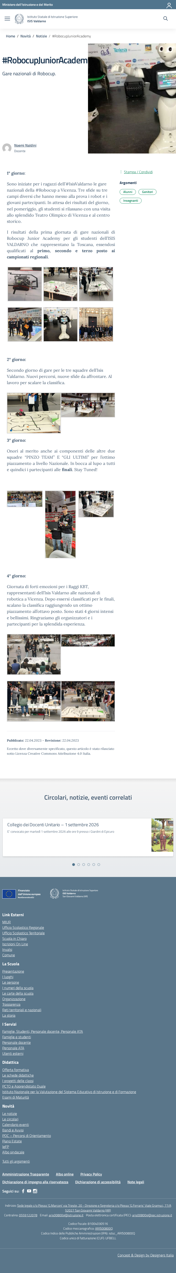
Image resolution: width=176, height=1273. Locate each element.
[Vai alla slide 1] (73, 864)
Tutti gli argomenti (16, 1161)
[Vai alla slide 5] (93, 864)
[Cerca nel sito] (165, 19)
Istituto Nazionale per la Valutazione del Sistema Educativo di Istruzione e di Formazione (69, 1091)
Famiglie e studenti (16, 1037)
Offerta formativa (15, 1069)
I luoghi (7, 977)
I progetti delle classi (17, 1080)
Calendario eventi (15, 1124)
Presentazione (13, 971)
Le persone (10, 982)
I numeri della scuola (17, 988)
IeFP (5, 1146)
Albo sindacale (13, 1152)
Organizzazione (13, 999)
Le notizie (9, 1113)
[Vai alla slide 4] (88, 864)
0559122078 (28, 1215)
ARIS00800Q (104, 1228)
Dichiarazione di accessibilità (98, 1182)
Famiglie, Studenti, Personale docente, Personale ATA (42, 1031)
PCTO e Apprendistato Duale (24, 1086)
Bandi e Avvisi (13, 1130)
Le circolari (10, 1119)
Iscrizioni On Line (15, 944)
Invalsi (7, 949)
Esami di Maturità (15, 1097)
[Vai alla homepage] (19, 19)
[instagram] (35, 1191)
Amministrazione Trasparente (25, 1174)
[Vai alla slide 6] (98, 864)
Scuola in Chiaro (14, 938)
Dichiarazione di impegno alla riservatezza (35, 1182)
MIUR (6, 922)
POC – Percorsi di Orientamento (26, 1135)
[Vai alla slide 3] (83, 864)
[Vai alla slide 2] (78, 864)
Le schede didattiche (18, 1075)
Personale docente (16, 1042)
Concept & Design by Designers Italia (146, 1255)
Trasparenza (11, 1004)
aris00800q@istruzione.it (66, 1215)
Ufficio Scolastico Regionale (23, 927)
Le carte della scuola (17, 993)
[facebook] (23, 1191)
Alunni (127, 191)
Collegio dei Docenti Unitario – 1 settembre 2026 (53, 824)
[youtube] (29, 1191)
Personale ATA (13, 1048)
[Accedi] (169, 4)
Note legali (135, 1182)
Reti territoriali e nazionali (21, 1010)
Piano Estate (12, 1141)
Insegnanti (130, 200)
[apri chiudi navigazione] (7, 19)
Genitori (147, 191)
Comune (8, 955)
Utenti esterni (12, 1053)
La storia (8, 1015)
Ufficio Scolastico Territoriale (23, 933)
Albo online (65, 1174)
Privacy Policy (91, 1174)
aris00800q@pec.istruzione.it (152, 1215)
